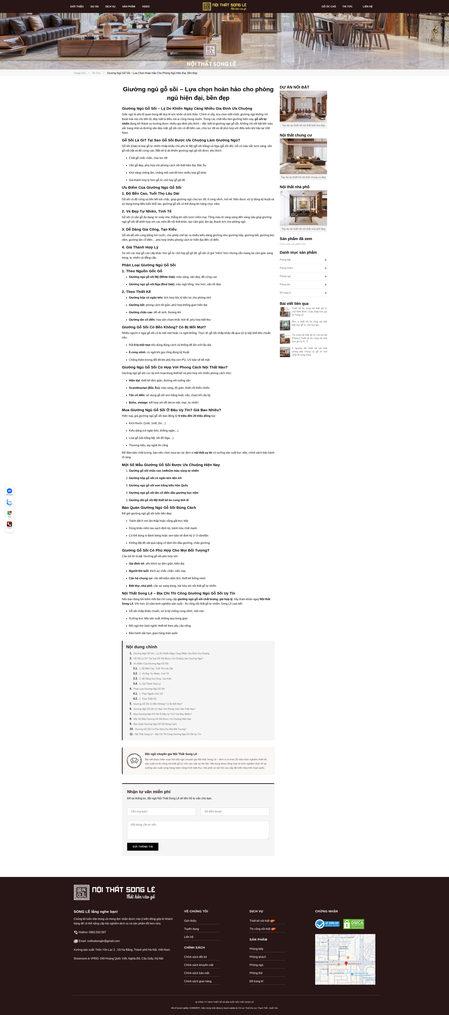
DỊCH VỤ (110, 6)
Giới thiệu (190, 920)
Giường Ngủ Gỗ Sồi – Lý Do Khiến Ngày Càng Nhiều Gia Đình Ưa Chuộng (171, 653)
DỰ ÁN (95, 6)
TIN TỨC (347, 6)
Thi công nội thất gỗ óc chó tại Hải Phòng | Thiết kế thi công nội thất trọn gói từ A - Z (309, 338)
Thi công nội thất (260, 928)
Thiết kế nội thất (260, 920)
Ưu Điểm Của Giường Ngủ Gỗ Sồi (150, 663)
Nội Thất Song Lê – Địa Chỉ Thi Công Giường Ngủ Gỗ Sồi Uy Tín (168, 734)
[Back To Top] (439, 1005)
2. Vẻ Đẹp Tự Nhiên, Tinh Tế (154, 673)
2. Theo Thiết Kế (147, 699)
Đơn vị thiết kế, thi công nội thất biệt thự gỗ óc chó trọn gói (309, 323)
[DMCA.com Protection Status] (353, 924)
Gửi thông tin (143, 846)
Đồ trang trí (285, 292)
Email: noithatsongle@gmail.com (99, 940)
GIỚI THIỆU (77, 6)
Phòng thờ (285, 284)
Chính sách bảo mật (196, 973)
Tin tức (96, 72)
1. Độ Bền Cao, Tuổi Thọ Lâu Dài (156, 668)
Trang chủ (80, 72)
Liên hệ (188, 936)
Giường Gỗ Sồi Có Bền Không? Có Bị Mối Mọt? (157, 704)
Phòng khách (286, 268)
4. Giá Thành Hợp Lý (150, 683)
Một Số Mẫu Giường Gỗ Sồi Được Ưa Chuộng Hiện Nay (162, 719)
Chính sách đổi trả (195, 956)
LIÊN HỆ (368, 6)
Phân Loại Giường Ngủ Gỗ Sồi (149, 689)
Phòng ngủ (285, 276)
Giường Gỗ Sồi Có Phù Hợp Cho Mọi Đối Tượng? (160, 729)
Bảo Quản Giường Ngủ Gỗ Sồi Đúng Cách (155, 724)
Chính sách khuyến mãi (198, 964)
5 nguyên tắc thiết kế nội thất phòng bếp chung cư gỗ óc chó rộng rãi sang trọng (309, 351)
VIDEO (146, 6)
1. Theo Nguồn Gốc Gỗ (151, 693)
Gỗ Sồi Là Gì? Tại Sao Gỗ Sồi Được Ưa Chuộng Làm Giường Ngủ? (168, 658)
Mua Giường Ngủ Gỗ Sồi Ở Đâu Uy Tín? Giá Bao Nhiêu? (162, 714)
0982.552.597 (97, 932)
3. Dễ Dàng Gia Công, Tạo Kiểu (155, 678)
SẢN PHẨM (129, 6)
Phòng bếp (285, 259)
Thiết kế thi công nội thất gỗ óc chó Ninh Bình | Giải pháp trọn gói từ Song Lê (309, 311)
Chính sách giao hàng (198, 981)
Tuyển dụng (191, 928)
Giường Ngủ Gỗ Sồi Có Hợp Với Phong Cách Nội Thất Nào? (164, 709)
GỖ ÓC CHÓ (329, 6)
